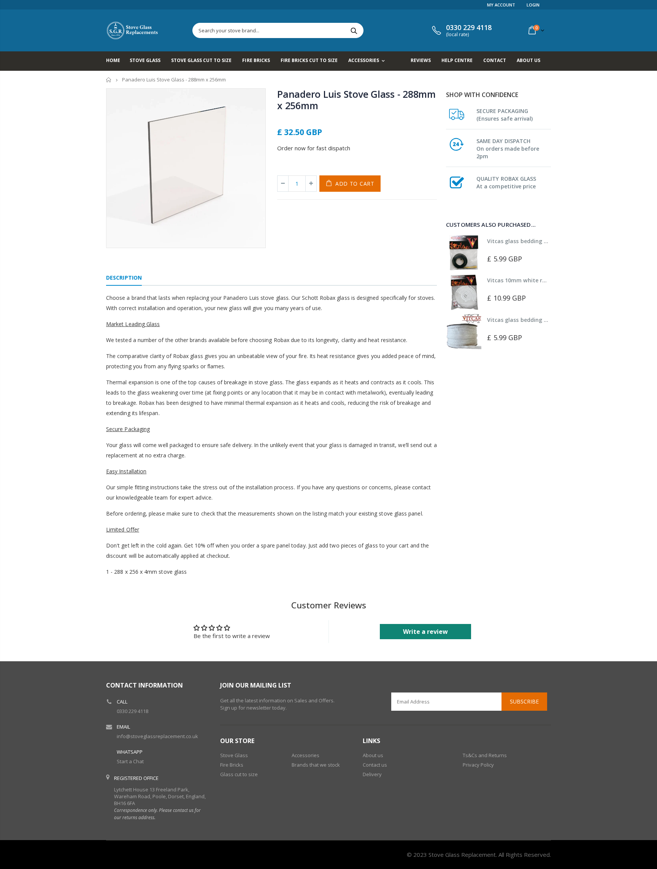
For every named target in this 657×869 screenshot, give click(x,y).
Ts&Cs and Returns (485, 755)
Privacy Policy (478, 764)
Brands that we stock (316, 764)
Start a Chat (130, 761)
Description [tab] (124, 277)
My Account (501, 5)
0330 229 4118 (132, 711)
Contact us (375, 764)
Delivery (372, 774)
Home (109, 79)
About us (373, 755)
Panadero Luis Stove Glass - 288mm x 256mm (356, 100)
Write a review (425, 631)
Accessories (305, 755)
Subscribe (524, 701)
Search (353, 30)
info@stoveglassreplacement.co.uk (157, 736)
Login (533, 5)
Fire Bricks (231, 764)
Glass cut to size (239, 774)
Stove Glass (234, 755)
